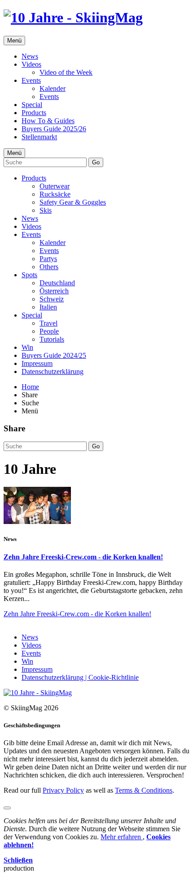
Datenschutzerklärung (52, 371)
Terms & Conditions (143, 790)
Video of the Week (65, 72)
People (49, 331)
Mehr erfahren (122, 837)
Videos (31, 64)
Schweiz (51, 299)
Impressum (37, 363)
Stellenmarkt (39, 137)
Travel (48, 323)
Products (34, 112)
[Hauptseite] (73, 17)
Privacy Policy (63, 790)
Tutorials (51, 339)
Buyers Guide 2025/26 (54, 129)
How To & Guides (48, 121)
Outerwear (54, 186)
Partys (48, 258)
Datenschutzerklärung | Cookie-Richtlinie (80, 677)
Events (31, 80)
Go (96, 162)
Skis (45, 210)
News (30, 56)
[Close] (7, 808)
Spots (29, 275)
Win (27, 347)
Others (48, 267)
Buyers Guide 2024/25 (54, 355)
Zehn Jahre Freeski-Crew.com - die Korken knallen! (83, 557)
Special (32, 104)
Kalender (52, 88)
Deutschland (57, 283)
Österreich (54, 291)
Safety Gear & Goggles (72, 202)
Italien (48, 307)
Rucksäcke (54, 194)
